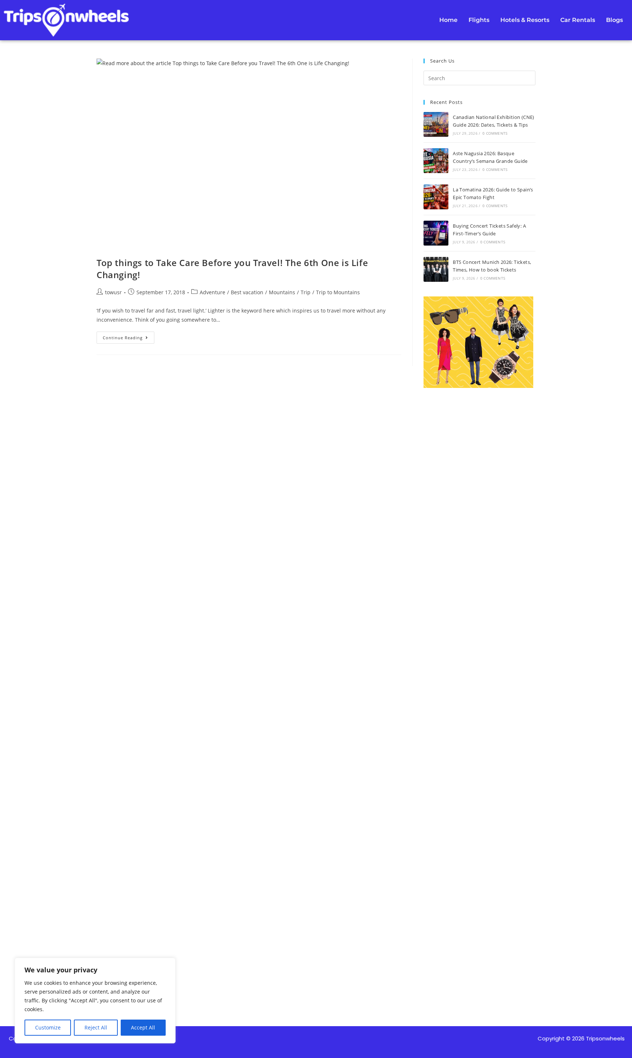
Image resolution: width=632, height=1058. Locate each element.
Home (448, 19)
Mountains (282, 292)
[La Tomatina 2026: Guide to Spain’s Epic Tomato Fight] (436, 196)
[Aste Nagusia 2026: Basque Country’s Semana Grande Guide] (436, 160)
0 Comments (494, 133)
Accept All (143, 1027)
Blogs (614, 19)
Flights (479, 19)
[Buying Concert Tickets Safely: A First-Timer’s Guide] (436, 233)
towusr (113, 292)
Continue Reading (128, 336)
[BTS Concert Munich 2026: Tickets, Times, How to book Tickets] (436, 269)
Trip (306, 292)
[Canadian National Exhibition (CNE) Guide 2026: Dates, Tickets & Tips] (436, 124)
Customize (48, 1027)
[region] (95, 1000)
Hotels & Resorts (524, 19)
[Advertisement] (479, 676)
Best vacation (247, 292)
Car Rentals (577, 19)
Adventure (212, 292)
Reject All (95, 1027)
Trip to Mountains (338, 292)
